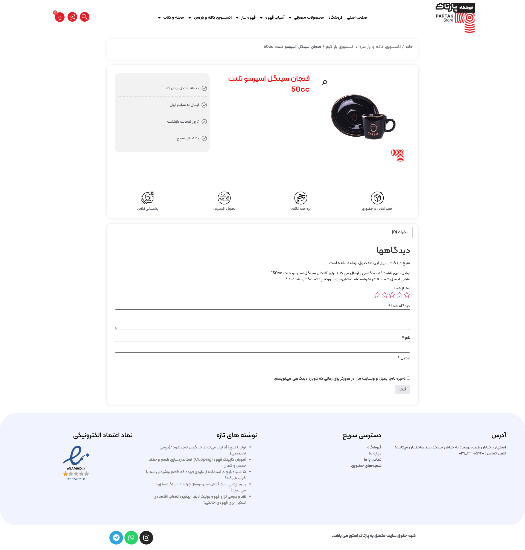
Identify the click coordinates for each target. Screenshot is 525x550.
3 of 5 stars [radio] (392, 295)
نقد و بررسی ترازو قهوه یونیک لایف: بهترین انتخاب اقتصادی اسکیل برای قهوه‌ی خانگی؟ (199, 500)
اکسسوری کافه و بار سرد (213, 18)
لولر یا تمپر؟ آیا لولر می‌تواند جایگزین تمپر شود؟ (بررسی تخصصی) (203, 450)
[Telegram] (116, 538)
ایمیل (404, 358)
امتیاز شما (402, 288)
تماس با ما (372, 460)
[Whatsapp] (131, 538)
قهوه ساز (248, 18)
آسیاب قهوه (274, 18)
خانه (409, 47)
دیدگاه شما (399, 306)
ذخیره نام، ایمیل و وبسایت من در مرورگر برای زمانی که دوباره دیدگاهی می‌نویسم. (340, 379)
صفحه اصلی (357, 18)
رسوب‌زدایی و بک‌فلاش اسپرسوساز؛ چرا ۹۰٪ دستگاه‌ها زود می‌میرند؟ (201, 487)
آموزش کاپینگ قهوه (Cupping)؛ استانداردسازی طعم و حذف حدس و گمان (197, 463)
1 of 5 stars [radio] (407, 295)
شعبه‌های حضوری (366, 466)
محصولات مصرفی (309, 18)
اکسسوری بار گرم (340, 47)
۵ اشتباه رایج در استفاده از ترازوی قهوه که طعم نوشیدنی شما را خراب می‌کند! (196, 475)
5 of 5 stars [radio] (377, 295)
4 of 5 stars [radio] (384, 295)
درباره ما (375, 453)
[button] (324, 83)
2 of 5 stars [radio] (399, 295)
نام (406, 338)
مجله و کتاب (173, 18)
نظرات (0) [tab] (399, 232)
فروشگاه (335, 18)
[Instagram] (146, 538)
